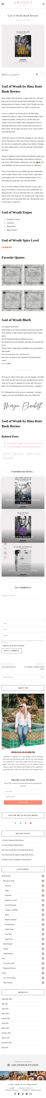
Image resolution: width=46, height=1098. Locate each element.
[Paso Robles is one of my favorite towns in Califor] (23, 1075)
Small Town (9, 939)
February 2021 (6, 1033)
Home (12, 1088)
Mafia (7, 915)
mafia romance (8, 458)
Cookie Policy (11, 1090)
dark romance (18, 454)
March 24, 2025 (23, 20)
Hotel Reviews (8, 983)
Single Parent (9, 929)
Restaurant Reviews (9, 968)
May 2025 (5, 1004)
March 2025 (5, 1013)
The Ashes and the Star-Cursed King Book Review (18, 850)
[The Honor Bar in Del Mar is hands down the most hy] (4, 1075)
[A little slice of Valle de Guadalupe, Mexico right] (32, 1075)
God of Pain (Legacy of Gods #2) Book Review (24, 447)
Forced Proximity (10, 905)
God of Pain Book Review (9, 667)
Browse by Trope (8, 881)
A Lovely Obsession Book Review (12, 845)
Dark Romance (8, 944)
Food (3, 958)
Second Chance (10, 924)
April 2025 (5, 1009)
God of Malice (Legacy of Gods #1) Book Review (25, 443)
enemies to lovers (33, 454)
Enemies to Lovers (11, 900)
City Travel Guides (9, 978)
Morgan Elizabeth (10, 75)
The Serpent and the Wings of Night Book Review (17, 855)
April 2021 (5, 1023)
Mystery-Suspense (10, 919)
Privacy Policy (26, 1088)
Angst (7, 890)
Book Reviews (6, 876)
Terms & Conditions (31, 1090)
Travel (4, 973)
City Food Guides (9, 963)
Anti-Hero (8, 895)
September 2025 (7, 999)
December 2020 (7, 1043)
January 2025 (6, 1018)
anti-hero (6, 454)
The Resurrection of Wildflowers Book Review (16, 859)
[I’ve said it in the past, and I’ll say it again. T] (41, 1075)
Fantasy (5, 949)
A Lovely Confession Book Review (13, 840)
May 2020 (5, 1047)
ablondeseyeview (25, 1065)
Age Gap (8, 886)
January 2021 (6, 1038)
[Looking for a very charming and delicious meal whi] (13, 1075)
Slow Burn (8, 934)
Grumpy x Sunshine (11, 910)
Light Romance (8, 953)
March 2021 (5, 1028)
